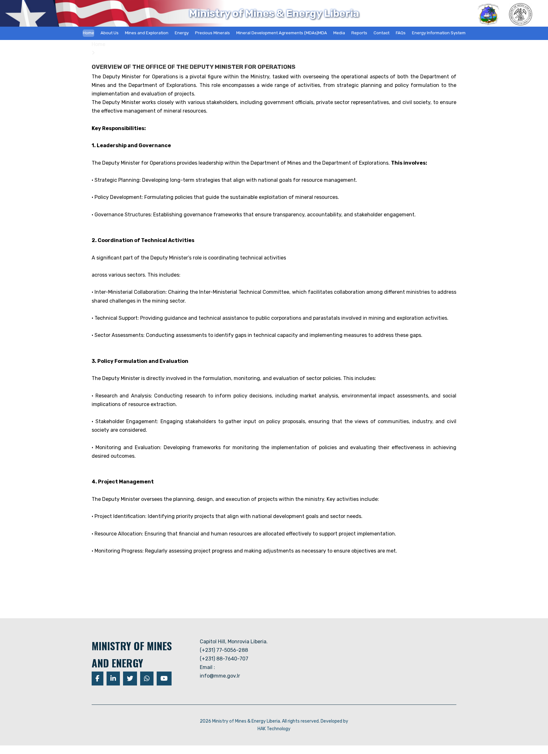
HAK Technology (274, 728)
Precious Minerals (212, 32)
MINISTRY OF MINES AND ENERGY (132, 654)
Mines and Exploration (146, 32)
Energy (182, 32)
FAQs (401, 32)
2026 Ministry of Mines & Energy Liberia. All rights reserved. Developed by (274, 721)
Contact (381, 32)
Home (88, 32)
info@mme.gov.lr (220, 676)
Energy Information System (439, 32)
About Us (110, 32)
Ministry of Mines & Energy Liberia (274, 13)
